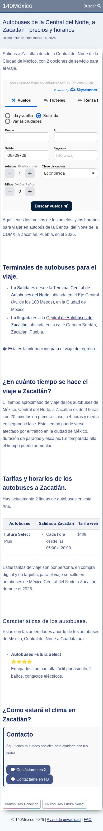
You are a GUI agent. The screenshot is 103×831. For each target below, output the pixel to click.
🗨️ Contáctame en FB (29, 779)
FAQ (88, 819)
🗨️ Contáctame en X (28, 769)
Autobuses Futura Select (65, 804)
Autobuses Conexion (21, 804)
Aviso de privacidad (64, 819)
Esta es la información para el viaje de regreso (51, 349)
